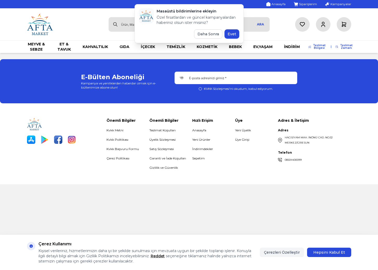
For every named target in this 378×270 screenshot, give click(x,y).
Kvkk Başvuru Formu (123, 149)
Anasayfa (199, 130)
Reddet (158, 256)
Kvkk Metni (115, 130)
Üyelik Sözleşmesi (162, 139)
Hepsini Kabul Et (329, 252)
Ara (260, 24)
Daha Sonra (208, 34)
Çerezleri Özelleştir (282, 252)
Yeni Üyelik (243, 130)
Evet (232, 34)
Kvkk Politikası (117, 139)
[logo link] (40, 24)
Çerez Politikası (118, 158)
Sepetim (198, 158)
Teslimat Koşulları (162, 130)
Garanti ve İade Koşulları (167, 158)
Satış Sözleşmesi (161, 149)
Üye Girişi (242, 139)
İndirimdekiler (202, 149)
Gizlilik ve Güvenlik (163, 168)
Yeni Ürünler (201, 139)
